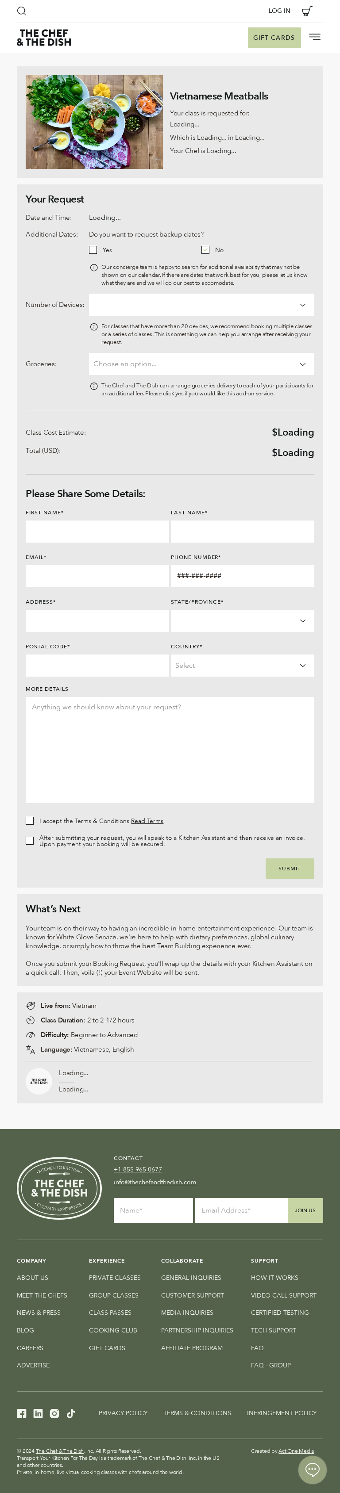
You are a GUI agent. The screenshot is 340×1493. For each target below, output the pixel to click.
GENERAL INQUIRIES (191, 1278)
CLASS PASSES (110, 1313)
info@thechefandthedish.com (155, 1182)
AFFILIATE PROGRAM (192, 1348)
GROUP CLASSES (114, 1295)
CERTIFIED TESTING (280, 1313)
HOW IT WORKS (274, 1278)
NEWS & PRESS (39, 1313)
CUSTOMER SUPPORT (192, 1295)
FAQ (257, 1348)
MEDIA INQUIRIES (187, 1313)
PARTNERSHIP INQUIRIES (197, 1330)
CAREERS (30, 1348)
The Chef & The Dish (60, 1451)
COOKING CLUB (113, 1330)
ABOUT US (32, 1278)
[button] (22, 11)
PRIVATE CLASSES (115, 1278)
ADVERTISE (33, 1365)
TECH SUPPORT (273, 1330)
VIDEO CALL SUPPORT (284, 1295)
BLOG (25, 1330)
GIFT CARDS (107, 1348)
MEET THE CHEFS (42, 1295)
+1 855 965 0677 (138, 1169)
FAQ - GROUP (271, 1365)
